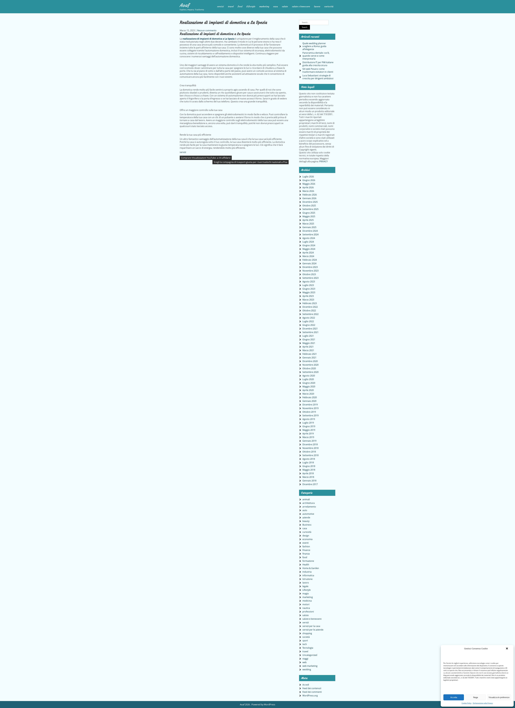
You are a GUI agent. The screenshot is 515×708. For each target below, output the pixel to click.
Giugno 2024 (308, 245)
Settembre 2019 (310, 415)
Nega (475, 697)
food (240, 6)
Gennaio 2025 (309, 227)
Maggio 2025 (308, 216)
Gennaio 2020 (309, 401)
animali (306, 499)
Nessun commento (206, 30)
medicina (307, 600)
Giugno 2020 (308, 382)
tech (304, 644)
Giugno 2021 (308, 339)
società (306, 636)
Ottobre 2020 (309, 368)
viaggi (305, 658)
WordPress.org (310, 695)
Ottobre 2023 (309, 274)
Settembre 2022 (310, 314)
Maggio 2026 (308, 183)
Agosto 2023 (308, 281)
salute (285, 6)
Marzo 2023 (308, 299)
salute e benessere (301, 6)
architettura (308, 503)
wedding (306, 669)
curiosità (328, 6)
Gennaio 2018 (309, 480)
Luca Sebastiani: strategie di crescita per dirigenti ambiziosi (317, 77)
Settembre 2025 (310, 209)
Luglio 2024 (308, 241)
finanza (306, 553)
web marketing (309, 665)
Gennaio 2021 (309, 357)
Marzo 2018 (308, 477)
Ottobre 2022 (309, 310)
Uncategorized (309, 655)
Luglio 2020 (308, 379)
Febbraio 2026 (309, 194)
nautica (306, 608)
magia (305, 593)
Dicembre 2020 (310, 361)
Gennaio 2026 (309, 198)
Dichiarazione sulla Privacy (483, 703)
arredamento (309, 506)
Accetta (453, 697)
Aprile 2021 (308, 346)
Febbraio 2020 (309, 397)
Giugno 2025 (308, 212)
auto (304, 510)
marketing (264, 6)
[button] (507, 648)
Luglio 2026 (308, 176)
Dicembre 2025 (310, 201)
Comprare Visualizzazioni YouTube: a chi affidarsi (205, 157)
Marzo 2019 (308, 437)
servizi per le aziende (312, 629)
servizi (220, 6)
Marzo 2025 (308, 223)
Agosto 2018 (308, 458)
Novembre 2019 (310, 408)
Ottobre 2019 (309, 411)
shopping (307, 633)
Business (306, 524)
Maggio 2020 (308, 386)
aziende (306, 517)
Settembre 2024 (310, 234)
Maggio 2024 (308, 248)
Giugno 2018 (308, 466)
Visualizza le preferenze (499, 697)
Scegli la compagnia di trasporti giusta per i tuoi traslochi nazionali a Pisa (250, 162)
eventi (305, 542)
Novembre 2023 (310, 270)
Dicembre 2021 (310, 328)
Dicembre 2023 (310, 267)
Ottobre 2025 (309, 205)
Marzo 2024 (308, 256)
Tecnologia (307, 647)
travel (231, 6)
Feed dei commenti (312, 691)
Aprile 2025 (308, 220)
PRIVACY (323, 161)
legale (305, 586)
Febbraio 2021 (309, 353)
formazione (308, 560)
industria (307, 571)
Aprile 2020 (308, 390)
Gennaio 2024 (309, 263)
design (305, 535)
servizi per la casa (311, 626)
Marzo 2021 (308, 350)
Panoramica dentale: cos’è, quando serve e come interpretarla (316, 55)
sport (305, 640)
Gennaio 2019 (309, 440)
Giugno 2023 (308, 288)
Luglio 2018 (308, 462)
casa (275, 6)
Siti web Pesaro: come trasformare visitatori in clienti (317, 70)
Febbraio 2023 (309, 303)
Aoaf (185, 5)
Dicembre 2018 (310, 444)
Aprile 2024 (308, 252)
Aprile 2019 (308, 433)
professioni (308, 611)
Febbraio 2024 (309, 259)
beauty (305, 521)
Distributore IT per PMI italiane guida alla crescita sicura (317, 64)
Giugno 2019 (308, 426)
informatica (308, 575)
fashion (306, 546)
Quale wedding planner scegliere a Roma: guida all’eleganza (314, 46)
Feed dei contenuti (311, 688)
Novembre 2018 (310, 448)
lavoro (317, 6)
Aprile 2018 (308, 473)
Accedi (305, 684)
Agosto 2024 (308, 238)
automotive (308, 513)
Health (305, 564)
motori (305, 604)
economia (307, 539)
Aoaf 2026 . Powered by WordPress (257, 704)
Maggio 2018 (308, 469)
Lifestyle (250, 6)
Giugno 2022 (308, 325)
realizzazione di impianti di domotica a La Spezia (209, 38)
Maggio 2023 (308, 292)
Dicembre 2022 (310, 306)
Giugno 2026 (308, 180)
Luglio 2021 (308, 335)
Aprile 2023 (308, 296)
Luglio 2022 (308, 321)
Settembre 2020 (310, 372)
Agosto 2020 (308, 375)
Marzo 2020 (308, 393)
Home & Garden (310, 568)
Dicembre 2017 (310, 484)
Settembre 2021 (310, 332)
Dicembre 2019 (310, 404)
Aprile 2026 (308, 187)
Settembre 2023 (310, 277)
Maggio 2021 (308, 343)
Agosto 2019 (308, 419)
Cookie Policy (466, 703)
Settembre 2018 (310, 455)
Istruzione (307, 579)
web (304, 662)
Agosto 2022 (308, 317)
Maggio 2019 (308, 429)
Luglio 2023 (308, 285)
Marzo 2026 (308, 191)
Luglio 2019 (308, 422)
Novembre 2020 (310, 364)
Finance (306, 550)
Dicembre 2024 (310, 230)
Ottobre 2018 (309, 451)
